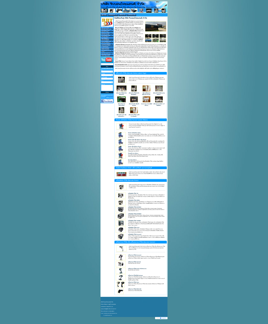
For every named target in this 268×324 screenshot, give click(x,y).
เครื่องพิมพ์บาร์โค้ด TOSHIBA (134, 220)
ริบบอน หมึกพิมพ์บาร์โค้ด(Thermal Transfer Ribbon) (132, 120)
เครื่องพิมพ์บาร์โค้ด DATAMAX (134, 207)
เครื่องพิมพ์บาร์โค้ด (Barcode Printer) (127, 180)
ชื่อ (101, 70)
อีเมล (102, 80)
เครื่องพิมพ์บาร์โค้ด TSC (133, 193)
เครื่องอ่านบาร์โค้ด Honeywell (134, 255)
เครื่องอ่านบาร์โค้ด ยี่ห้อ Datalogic (135, 275)
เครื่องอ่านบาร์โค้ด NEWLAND (134, 289)
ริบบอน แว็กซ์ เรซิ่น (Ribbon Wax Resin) (137, 139)
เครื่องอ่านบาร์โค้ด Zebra (133, 282)
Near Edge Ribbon (132, 159)
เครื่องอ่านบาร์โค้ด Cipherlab (134, 261)
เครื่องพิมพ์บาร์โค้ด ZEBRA (134, 200)
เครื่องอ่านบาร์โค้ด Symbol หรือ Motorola (137, 268)
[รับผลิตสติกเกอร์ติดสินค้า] (148, 35)
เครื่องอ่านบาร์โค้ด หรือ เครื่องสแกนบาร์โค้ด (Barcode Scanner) (135, 242)
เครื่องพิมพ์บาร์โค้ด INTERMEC (134, 213)
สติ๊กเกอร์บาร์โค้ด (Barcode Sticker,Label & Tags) (131, 73)
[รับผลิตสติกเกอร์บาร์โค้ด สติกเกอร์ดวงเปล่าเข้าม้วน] (155, 35)
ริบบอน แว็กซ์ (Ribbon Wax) (134, 132)
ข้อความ (103, 84)
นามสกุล (103, 73)
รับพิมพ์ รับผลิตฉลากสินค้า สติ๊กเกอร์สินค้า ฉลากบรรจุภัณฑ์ (134, 168)
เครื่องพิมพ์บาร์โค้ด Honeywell (134, 234)
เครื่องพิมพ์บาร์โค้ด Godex (134, 227)
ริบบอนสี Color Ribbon (133, 153)
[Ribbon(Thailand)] (155, 26)
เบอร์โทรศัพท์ (104, 77)
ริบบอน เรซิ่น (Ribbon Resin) (134, 146)
